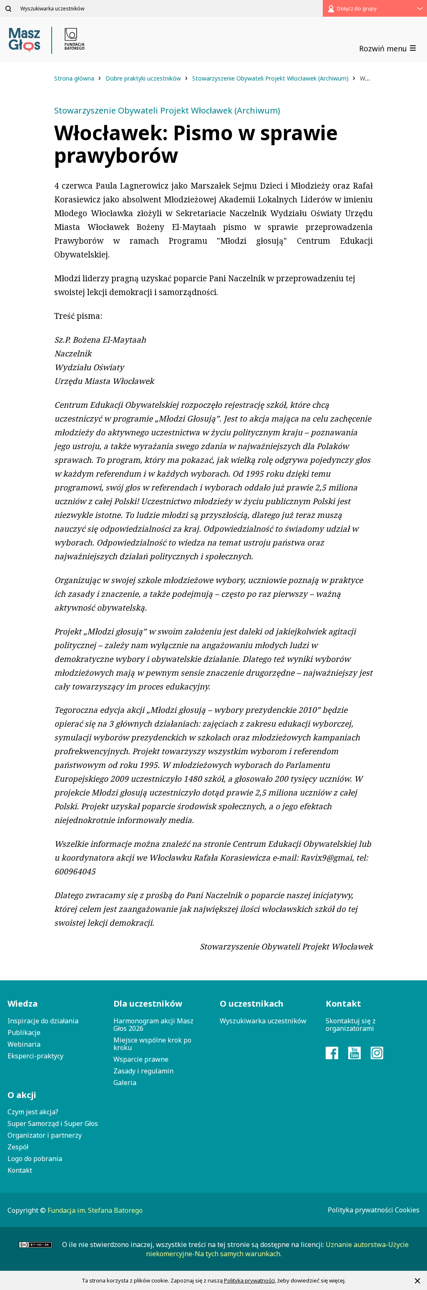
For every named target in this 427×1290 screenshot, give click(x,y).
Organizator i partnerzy (45, 1135)
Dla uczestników (147, 1003)
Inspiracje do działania (43, 1020)
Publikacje (24, 1032)
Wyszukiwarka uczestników (263, 1020)
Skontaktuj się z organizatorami (351, 1024)
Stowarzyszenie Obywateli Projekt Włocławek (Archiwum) (271, 78)
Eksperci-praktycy (35, 1055)
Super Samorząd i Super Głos (53, 1123)
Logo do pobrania (35, 1158)
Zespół (18, 1146)
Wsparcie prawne (140, 1059)
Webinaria (24, 1044)
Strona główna (75, 78)
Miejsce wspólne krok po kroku (152, 1043)
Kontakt (20, 1170)
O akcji (22, 1095)
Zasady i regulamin (143, 1070)
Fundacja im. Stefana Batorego (95, 1210)
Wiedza (23, 1003)
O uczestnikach (252, 1003)
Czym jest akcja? (33, 1111)
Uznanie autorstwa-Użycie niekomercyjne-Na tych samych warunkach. (277, 1249)
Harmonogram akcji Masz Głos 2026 (153, 1024)
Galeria (124, 1082)
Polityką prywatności (249, 1280)
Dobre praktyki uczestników (144, 78)
